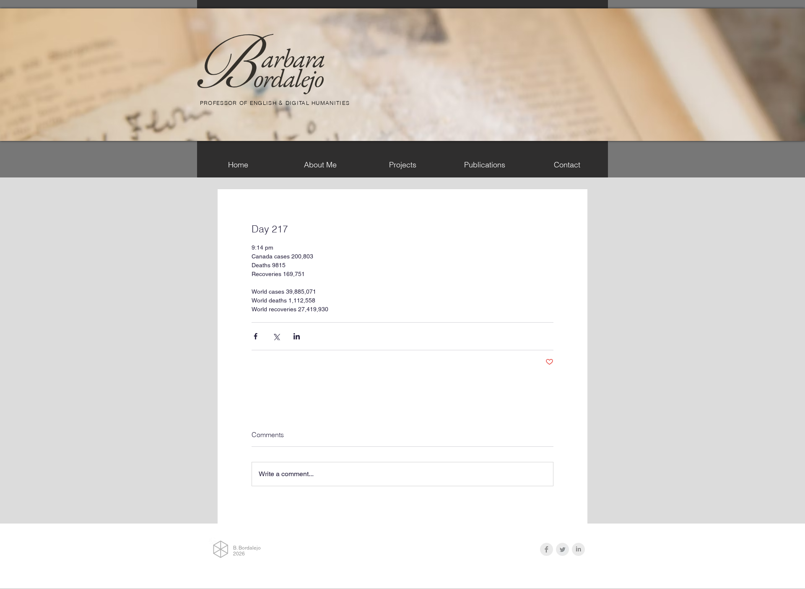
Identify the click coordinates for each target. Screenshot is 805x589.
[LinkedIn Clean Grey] (578, 549)
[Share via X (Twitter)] (276, 336)
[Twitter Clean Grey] (562, 549)
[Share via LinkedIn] (297, 336)
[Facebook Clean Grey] (546, 549)
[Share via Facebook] (256, 336)
